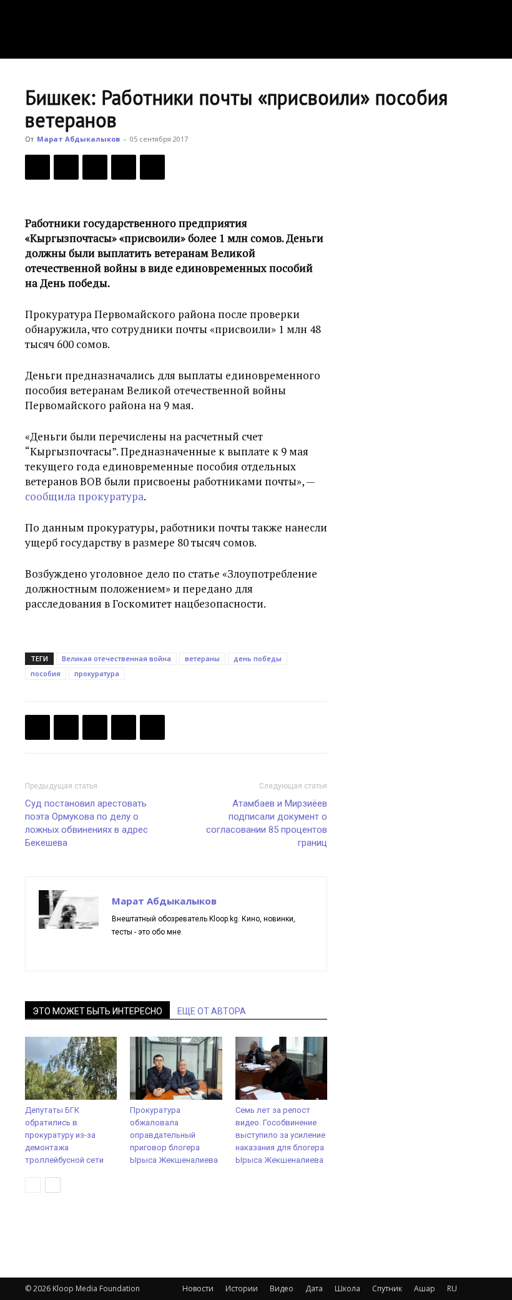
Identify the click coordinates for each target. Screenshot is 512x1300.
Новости (198, 1288)
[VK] (94, 167)
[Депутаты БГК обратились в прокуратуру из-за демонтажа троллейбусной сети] (71, 1068)
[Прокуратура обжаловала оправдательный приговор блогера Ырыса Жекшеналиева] (176, 1068)
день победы (258, 658)
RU (452, 1288)
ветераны (202, 658)
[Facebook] (37, 167)
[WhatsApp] (152, 167)
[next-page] (53, 1185)
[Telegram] (123, 167)
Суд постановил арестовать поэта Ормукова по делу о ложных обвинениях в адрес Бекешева (86, 823)
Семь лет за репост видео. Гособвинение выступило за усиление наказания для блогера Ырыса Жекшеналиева (280, 1135)
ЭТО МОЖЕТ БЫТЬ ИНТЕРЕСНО (97, 1011)
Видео (281, 1288)
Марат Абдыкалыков (78, 138)
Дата (314, 1288)
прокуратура (96, 673)
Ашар (424, 1288)
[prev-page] (33, 1185)
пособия (46, 673)
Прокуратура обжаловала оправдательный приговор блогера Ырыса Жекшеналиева (174, 1135)
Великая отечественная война (116, 658)
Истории (241, 1288)
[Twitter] (66, 167)
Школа (347, 1288)
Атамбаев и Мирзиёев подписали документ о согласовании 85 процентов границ (266, 823)
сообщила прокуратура (84, 496)
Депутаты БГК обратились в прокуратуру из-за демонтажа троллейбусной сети (64, 1135)
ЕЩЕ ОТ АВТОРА (211, 1011)
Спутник (387, 1288)
